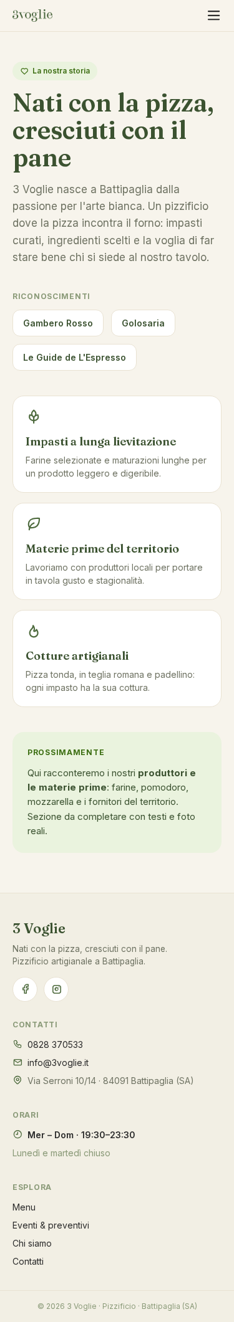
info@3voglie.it (58, 1062)
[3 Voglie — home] (32, 15)
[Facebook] (24, 989)
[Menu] (213, 15)
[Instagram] (56, 989)
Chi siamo (32, 1243)
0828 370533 (55, 1044)
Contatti (28, 1261)
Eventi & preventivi (50, 1225)
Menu (24, 1207)
